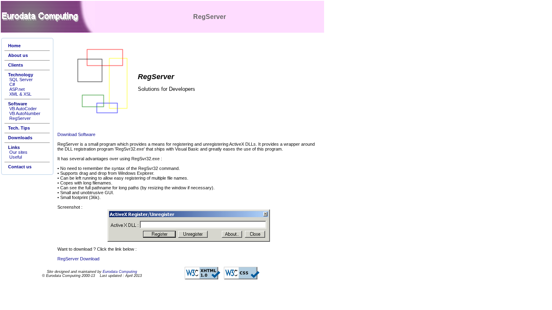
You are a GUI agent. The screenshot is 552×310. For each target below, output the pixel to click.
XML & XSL (20, 94)
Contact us (20, 166)
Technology (20, 74)
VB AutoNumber (24, 113)
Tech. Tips (19, 128)
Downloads (20, 137)
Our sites (18, 152)
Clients (15, 65)
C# (12, 84)
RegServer (20, 118)
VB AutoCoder (23, 108)
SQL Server (21, 79)
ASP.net (17, 89)
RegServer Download (78, 258)
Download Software (76, 134)
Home (14, 45)
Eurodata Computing (120, 272)
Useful (15, 157)
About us (18, 55)
